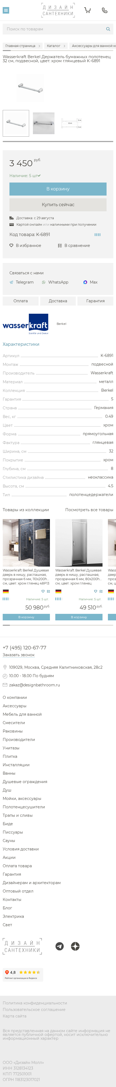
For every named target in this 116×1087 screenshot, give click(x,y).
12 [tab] (87, 628)
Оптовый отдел (18, 891)
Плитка (10, 756)
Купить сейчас (58, 204)
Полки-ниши (58, 626)
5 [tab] (35, 628)
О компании (15, 697)
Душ (7, 790)
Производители (19, 739)
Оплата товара (17, 865)
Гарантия (95, 301)
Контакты (12, 899)
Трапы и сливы (18, 815)
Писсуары (13, 832)
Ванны (9, 773)
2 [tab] (13, 628)
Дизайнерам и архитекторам (32, 882)
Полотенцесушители (24, 807)
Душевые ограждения (25, 781)
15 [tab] (109, 628)
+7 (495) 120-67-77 (24, 647)
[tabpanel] (16, 123)
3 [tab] (21, 628)
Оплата (20, 301)
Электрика (13, 916)
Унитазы (11, 748)
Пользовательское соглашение (34, 1009)
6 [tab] (43, 628)
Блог (7, 908)
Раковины (13, 731)
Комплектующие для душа (58, 630)
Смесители (14, 722)
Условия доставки (21, 849)
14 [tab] (102, 628)
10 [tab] (72, 628)
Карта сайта (14, 1016)
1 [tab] (58, 141)
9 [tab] (65, 628)
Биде (8, 823)
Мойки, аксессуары (22, 798)
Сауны (9, 840)
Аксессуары (14, 705)
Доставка (58, 301)
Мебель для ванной (22, 714)
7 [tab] (50, 628)
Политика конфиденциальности (35, 1003)
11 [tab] (80, 628)
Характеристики (21, 344)
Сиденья (58, 635)
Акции (9, 857)
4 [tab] (28, 628)
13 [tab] (94, 628)
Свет (7, 924)
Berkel (61, 323)
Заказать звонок (19, 654)
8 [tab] (58, 628)
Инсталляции (16, 764)
